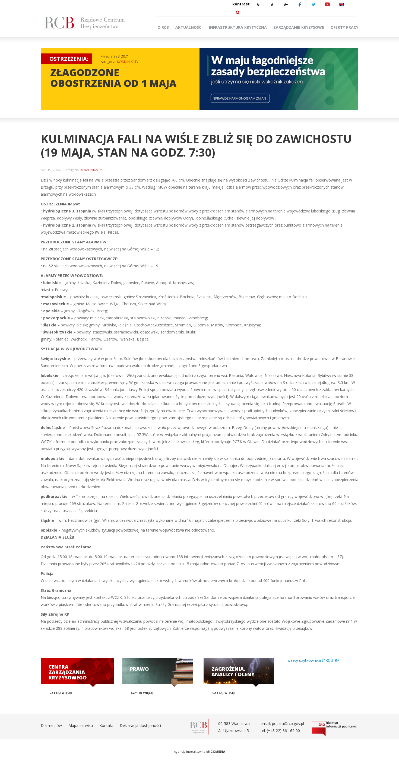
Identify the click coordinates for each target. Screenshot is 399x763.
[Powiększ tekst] (285, 4)
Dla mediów (51, 725)
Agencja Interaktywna (189, 751)
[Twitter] (313, 4)
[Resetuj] (272, 4)
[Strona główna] (91, 23)
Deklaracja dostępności (140, 725)
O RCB (163, 27)
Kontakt (106, 725)
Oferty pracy (344, 27)
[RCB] (198, 726)
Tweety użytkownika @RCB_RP (312, 660)
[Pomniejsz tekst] (258, 4)
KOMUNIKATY (127, 61)
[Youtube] (327, 4)
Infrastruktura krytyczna (238, 27)
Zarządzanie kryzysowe (298, 27)
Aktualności (188, 27)
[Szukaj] (237, 12)
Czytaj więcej (60, 693)
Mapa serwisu (80, 725)
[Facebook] (299, 4)
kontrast (241, 4)
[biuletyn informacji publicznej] (335, 728)
